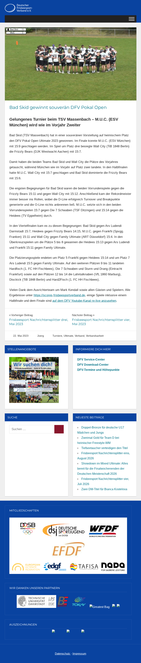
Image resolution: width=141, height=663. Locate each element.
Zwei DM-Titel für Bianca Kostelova (104, 489)
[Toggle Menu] (132, 19)
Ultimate (68, 335)
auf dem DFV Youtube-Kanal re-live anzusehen (84, 300)
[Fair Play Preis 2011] (83, 632)
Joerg (40, 335)
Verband (79, 335)
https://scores (43, 295)
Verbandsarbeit (95, 335)
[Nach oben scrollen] (134, 656)
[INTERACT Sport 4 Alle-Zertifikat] (53, 632)
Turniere (57, 335)
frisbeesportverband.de (69, 295)
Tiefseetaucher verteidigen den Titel (104, 448)
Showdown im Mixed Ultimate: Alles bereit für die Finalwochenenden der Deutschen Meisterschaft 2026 (102, 468)
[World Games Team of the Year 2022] (68, 632)
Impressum (79, 653)
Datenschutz (63, 653)
